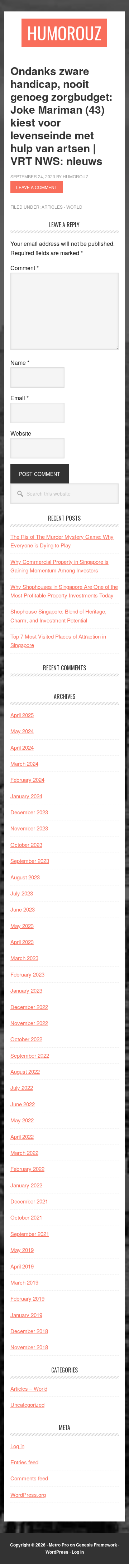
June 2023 (22, 909)
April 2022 (22, 1136)
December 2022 (29, 1007)
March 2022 (24, 1152)
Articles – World (28, 1388)
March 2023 (24, 958)
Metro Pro (59, 1544)
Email (19, 398)
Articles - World (62, 207)
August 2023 (25, 877)
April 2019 (22, 1266)
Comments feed (29, 1478)
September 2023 (29, 860)
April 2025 (22, 715)
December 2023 (29, 812)
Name (19, 362)
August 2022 (25, 1071)
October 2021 (26, 1217)
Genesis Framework (96, 1544)
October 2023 (26, 844)
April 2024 (22, 747)
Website (20, 433)
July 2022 (21, 1087)
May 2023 (22, 925)
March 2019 (24, 1282)
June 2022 (22, 1104)
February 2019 (27, 1298)
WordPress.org (28, 1494)
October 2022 (26, 1039)
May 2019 (22, 1249)
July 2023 (21, 893)
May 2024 (22, 731)
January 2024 (26, 796)
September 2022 (29, 1055)
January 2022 (26, 1185)
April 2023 (22, 941)
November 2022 (29, 1023)
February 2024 (27, 779)
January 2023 (26, 990)
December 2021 (29, 1201)
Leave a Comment (36, 187)
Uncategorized (27, 1404)
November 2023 (29, 828)
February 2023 (27, 974)
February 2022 (27, 1168)
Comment (24, 268)
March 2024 (24, 763)
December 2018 (29, 1331)
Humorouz (64, 32)
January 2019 (26, 1315)
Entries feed (24, 1462)
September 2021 (29, 1233)
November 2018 (29, 1347)
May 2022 (22, 1120)
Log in (17, 1446)
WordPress (57, 1552)
